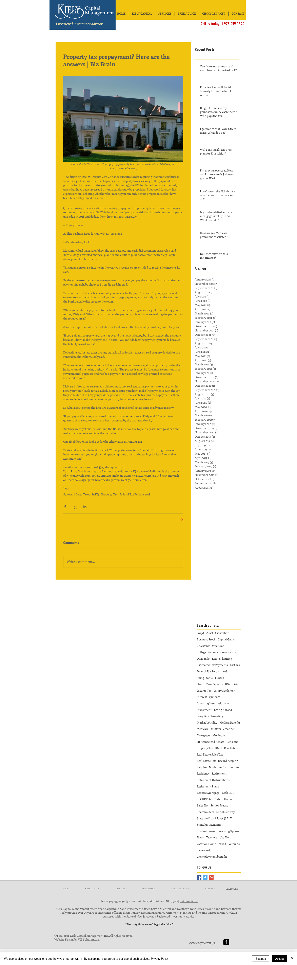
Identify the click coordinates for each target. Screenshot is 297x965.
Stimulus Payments (209, 824)
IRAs (235, 684)
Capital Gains (226, 639)
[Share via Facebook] (65, 507)
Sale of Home (223, 799)
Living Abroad (223, 710)
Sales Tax (202, 805)
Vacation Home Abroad (211, 844)
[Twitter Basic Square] (205, 877)
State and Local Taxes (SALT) (81, 494)
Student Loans (206, 831)
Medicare (203, 729)
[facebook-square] (226, 942)
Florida (219, 678)
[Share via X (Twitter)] (75, 507)
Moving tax (220, 735)
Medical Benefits (230, 722)
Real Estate (231, 748)
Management (99, 13)
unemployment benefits (212, 856)
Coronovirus (228, 652)
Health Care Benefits (210, 684)
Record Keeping (228, 761)
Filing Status (205, 678)
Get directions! (189, 901)
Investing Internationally (213, 703)
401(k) (200, 633)
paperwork (204, 850)
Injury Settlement (225, 690)
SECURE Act (205, 799)
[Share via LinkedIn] (85, 507)
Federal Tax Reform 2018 (135, 494)
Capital (92, 8)
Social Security (225, 812)
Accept (279, 959)
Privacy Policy (160, 959)
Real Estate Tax (206, 761)
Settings (261, 959)
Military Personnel (223, 729)
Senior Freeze (219, 805)
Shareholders (205, 812)
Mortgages (203, 735)
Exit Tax (235, 665)
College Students (207, 652)
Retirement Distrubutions (213, 780)
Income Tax (204, 690)
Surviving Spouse (228, 831)
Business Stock (206, 639)
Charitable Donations (210, 646)
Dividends (203, 658)
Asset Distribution (217, 633)
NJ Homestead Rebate (210, 742)
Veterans (234, 844)
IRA (227, 684)
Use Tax (224, 837)
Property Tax (109, 494)
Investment (204, 710)
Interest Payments (208, 697)
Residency (203, 773)
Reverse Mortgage (208, 793)
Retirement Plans (208, 786)
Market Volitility (207, 722)
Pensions (232, 742)
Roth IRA (228, 793)
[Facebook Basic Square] (199, 877)
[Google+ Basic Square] (211, 877)
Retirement (219, 773)
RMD (218, 748)
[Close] (292, 958)
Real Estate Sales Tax (210, 754)
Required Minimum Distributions (218, 767)
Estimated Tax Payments (212, 665)
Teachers (211, 837)
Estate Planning (222, 658)
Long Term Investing (210, 716)
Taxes (200, 837)
